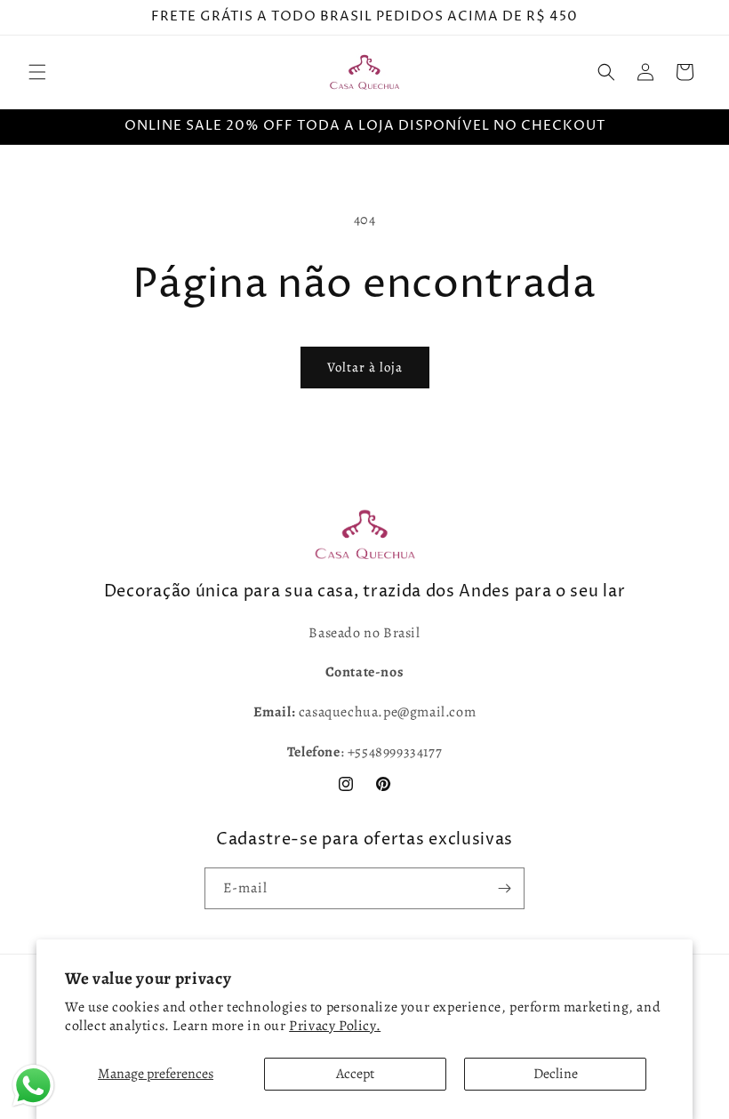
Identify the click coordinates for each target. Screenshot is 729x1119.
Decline (555, 1073)
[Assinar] (504, 888)
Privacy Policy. (335, 1025)
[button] (37, 72)
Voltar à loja (365, 367)
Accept (355, 1073)
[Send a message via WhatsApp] (33, 1085)
